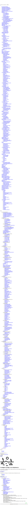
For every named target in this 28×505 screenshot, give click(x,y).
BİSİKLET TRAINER (4, 167)
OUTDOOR (3, 189)
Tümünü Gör (4, 217)
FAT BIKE (4, 15)
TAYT (4, 195)
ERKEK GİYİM (4, 199)
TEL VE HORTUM (5, 81)
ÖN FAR (6, 247)
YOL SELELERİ (5, 103)
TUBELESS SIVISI (5, 139)
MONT (4, 201)
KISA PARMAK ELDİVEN (6, 162)
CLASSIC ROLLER (7, 404)
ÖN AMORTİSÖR (7, 338)
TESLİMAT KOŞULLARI (6, 486)
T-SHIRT (4, 200)
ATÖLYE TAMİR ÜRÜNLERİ (5, 129)
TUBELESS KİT (5, 141)
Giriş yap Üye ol (4, 448)
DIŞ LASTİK (6, 335)
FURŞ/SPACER (5, 100)
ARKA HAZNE (5, 91)
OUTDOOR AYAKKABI (6, 209)
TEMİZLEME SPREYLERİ (6, 121)
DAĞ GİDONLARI (5, 95)
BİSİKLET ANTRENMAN (6, 482)
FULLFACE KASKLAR (6, 145)
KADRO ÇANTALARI (7, 418)
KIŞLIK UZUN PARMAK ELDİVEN (7, 163)
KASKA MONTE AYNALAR (7, 48)
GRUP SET (4, 68)
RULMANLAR (5, 93)
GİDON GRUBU (4, 94)
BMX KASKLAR (7, 372)
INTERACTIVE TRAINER (6, 168)
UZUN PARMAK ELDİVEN (8, 392)
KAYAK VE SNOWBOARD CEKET (7, 203)
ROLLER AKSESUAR (6, 173)
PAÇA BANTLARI (5, 58)
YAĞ (3, 120)
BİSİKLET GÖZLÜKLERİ (6, 152)
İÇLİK (5, 385)
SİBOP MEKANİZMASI (6, 127)
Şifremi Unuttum (6, 454)
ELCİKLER (4, 98)
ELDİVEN (3, 161)
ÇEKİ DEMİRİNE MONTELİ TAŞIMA (8, 179)
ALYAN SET (6, 356)
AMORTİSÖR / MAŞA (4, 116)
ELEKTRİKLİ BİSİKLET (5, 6)
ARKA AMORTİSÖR (5, 117)
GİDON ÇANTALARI (6, 183)
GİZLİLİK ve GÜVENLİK (6, 489)
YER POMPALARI (5, 43)
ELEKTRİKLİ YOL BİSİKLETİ (5, 9)
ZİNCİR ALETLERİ (5, 136)
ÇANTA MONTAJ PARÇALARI (7, 184)
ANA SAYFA (5, 491)
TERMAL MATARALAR (6, 46)
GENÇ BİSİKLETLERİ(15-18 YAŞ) (6, 25)
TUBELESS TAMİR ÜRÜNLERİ (7, 140)
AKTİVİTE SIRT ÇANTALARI (5, 185)
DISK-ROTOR (5, 70)
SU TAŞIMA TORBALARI (5, 188)
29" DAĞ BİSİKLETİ (5, 14)
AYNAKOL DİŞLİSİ (5, 77)
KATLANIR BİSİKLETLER (5, 17)
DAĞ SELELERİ (5, 102)
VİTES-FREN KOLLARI (6, 75)
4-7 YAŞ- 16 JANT (5, 30)
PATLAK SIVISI (5, 123)
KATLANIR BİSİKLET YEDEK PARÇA (8, 18)
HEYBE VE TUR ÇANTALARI (9, 416)
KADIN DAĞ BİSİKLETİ (6, 16)
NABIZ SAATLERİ (5, 40)
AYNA (2, 47)
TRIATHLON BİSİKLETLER (5, 23)
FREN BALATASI (7, 284)
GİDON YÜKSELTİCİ (6, 101)
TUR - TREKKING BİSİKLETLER (9, 227)
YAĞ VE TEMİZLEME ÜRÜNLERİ (6, 119)
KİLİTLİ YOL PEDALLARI (6, 108)
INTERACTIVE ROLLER (6, 171)
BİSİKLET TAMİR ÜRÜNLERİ (6, 128)
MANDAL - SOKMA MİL (6, 90)
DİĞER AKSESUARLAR (5, 53)
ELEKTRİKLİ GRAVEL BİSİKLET (7, 215)
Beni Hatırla (2, 454)
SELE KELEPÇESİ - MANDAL (7, 106)
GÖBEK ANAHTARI (7, 358)
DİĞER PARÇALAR (5, 71)
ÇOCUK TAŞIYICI (4, 175)
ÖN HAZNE (6, 309)
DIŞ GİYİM (4, 382)
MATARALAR (6, 258)
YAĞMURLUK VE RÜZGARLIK (7, 192)
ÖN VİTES (4, 62)
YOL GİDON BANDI (6, 99)
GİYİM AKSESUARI (4, 164)
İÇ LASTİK (4, 115)
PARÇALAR (3, 61)
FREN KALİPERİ (5, 83)
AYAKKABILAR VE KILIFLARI (6, 147)
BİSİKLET (4, 479)
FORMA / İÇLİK (4, 154)
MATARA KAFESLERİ (6, 45)
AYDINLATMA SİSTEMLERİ (5, 36)
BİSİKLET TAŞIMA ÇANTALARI (6, 176)
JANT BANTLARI (5, 92)
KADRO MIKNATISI (5, 60)
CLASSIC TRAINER (5, 169)
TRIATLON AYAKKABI (6, 150)
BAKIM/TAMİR (5, 481)
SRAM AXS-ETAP (5, 112)
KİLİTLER (3, 49)
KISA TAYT (4, 158)
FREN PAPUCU (5, 69)
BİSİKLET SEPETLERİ (6, 54)
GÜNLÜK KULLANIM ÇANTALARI (6, 186)
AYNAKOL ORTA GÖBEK (6, 67)
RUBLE (4, 74)
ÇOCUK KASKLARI (5, 146)
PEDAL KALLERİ (5, 110)
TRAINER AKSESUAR (6, 170)
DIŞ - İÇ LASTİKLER (4, 114)
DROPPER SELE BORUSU (8, 324)
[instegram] (3, 474)
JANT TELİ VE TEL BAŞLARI (8, 307)
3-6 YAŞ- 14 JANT (5, 29)
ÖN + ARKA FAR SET (6, 38)
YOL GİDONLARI (5, 96)
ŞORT (4, 159)
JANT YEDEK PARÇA (7, 311)
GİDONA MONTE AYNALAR (8, 261)
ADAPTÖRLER (5, 55)
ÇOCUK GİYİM (4, 165)
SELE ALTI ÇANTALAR (6, 182)
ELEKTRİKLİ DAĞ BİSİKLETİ (6, 7)
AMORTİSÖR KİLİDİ (6, 118)
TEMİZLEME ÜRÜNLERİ (6, 122)
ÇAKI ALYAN (6, 352)
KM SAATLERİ (5, 39)
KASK (2, 142)
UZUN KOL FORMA (7, 383)
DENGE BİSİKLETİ (5, 28)
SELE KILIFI (4, 104)
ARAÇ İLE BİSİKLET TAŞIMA (6, 177)
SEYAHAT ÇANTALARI (5, 187)
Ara (7, 4)
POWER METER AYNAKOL (6, 66)
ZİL (2, 50)
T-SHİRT (4, 190)
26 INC (5, 244)
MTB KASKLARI (5, 144)
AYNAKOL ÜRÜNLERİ (6, 132)
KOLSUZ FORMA (5, 156)
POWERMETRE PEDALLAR (8, 328)
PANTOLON (4, 160)
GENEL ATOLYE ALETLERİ (8, 354)
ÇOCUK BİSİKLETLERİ (5, 27)
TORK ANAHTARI (7, 355)
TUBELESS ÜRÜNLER (5, 138)
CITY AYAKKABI (5, 149)
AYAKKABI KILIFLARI (6, 151)
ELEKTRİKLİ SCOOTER (5, 10)
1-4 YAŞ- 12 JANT (7, 237)
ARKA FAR (4, 37)
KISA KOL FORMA (5, 155)
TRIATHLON (3, 166)
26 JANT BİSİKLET (5, 26)
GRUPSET (4, 82)
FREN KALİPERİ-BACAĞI (6, 76)
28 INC (4, 33)
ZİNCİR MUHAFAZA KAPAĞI (7, 57)
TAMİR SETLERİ (7, 360)
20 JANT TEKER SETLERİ (6, 88)
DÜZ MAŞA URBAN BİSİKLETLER (7, 20)
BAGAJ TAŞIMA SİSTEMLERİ (6, 51)
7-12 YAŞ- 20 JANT (7, 239)
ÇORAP (4, 395)
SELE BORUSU (5, 105)
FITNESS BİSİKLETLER (6, 21)
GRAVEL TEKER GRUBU (8, 305)
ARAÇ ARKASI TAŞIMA (6, 178)
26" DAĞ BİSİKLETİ (5, 13)
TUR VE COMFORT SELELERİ (9, 322)
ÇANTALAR (3, 180)
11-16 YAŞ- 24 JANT (5, 31)
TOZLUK (4, 198)
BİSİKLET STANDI (5, 413)
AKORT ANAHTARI (5, 131)
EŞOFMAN (4, 204)
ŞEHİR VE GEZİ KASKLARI (7, 143)
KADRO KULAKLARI (5, 113)
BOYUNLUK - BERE (7, 432)
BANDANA (4, 196)
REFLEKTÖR (5, 59)
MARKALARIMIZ (5, 493)
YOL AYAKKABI (5, 148)
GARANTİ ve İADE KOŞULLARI (7, 488)
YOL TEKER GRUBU (6, 87)
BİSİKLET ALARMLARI (6, 56)
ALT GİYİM (3, 157)
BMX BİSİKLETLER (4, 24)
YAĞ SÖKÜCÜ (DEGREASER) (9, 343)
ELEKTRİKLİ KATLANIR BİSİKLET (6, 8)
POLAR (4, 191)
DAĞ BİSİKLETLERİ (4, 12)
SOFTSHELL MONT (5, 193)
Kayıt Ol (3, 451)
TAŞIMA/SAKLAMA (6, 483)
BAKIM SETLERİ (4, 137)
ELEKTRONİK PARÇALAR (5, 111)
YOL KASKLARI (7, 370)
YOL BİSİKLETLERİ (4, 22)
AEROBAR (4, 97)
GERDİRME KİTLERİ (6, 135)
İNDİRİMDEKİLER (5, 492)
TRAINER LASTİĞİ (5, 406)
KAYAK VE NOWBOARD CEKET (9, 429)
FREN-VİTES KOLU (5, 64)
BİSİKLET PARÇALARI (6, 480)
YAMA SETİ (4, 124)
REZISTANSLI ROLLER (6, 172)
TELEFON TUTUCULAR (5, 52)
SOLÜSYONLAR (5, 126)
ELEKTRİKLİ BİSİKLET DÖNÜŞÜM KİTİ (7, 11)
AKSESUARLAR (4, 35)
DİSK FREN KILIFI (5, 133)
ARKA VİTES (5, 73)
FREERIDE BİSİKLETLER (5, 32)
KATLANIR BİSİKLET (7, 224)
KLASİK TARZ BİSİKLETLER (8, 228)
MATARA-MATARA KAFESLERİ (6, 44)
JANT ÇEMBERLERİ (6, 89)
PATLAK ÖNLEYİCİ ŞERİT (6, 125)
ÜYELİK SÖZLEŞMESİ (6, 487)
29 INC (4, 34)
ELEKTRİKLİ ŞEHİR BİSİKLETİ (7, 213)
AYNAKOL (4, 65)
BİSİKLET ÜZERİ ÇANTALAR (6, 181)
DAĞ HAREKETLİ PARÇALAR (6, 72)
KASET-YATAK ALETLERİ (6, 134)
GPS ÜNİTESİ (5, 41)
